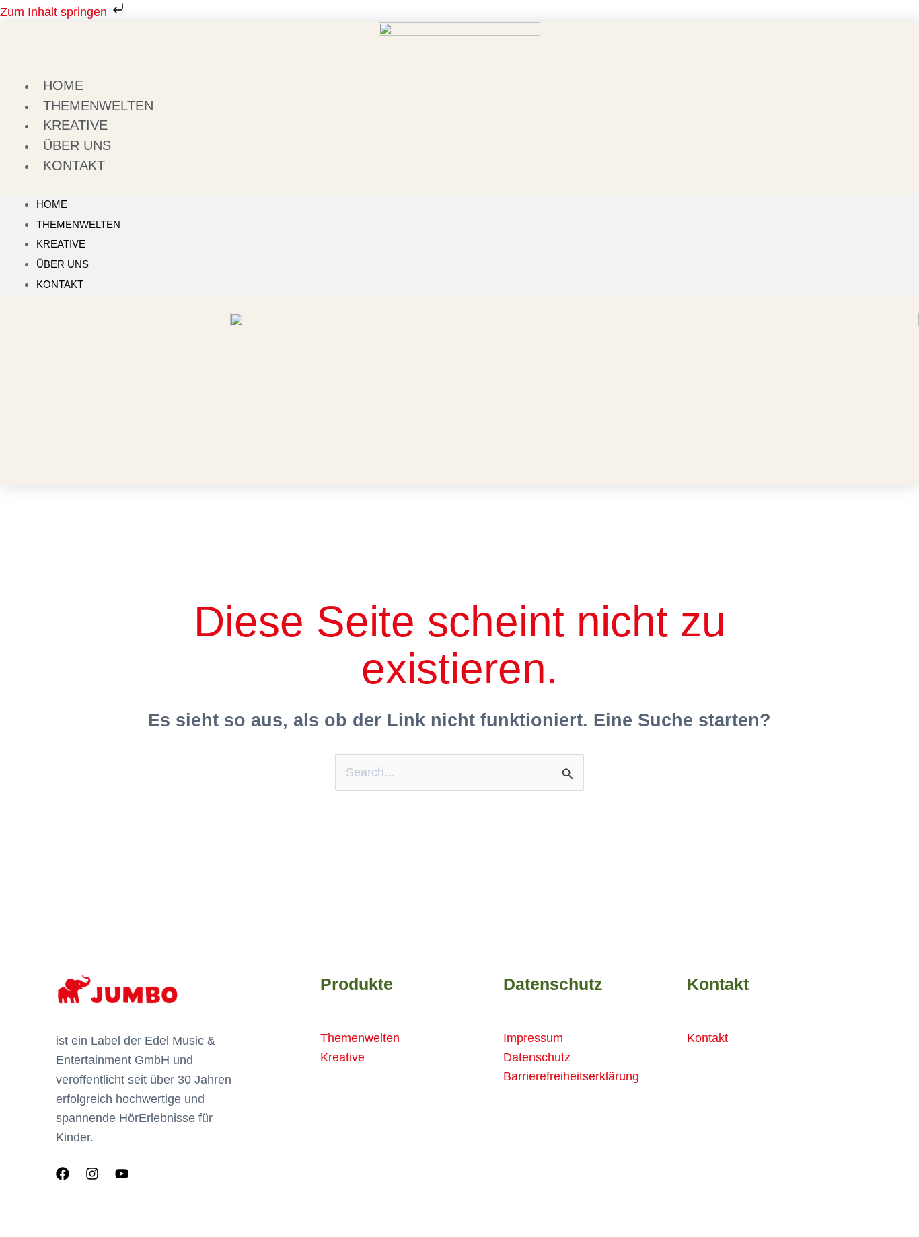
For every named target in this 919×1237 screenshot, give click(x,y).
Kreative (60, 244)
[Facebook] (62, 1173)
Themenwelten (78, 224)
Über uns (62, 264)
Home (51, 204)
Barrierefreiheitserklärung (571, 1076)
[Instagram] (92, 1173)
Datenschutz (537, 1057)
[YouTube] (121, 1173)
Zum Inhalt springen (55, 12)
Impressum (533, 1038)
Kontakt (74, 165)
